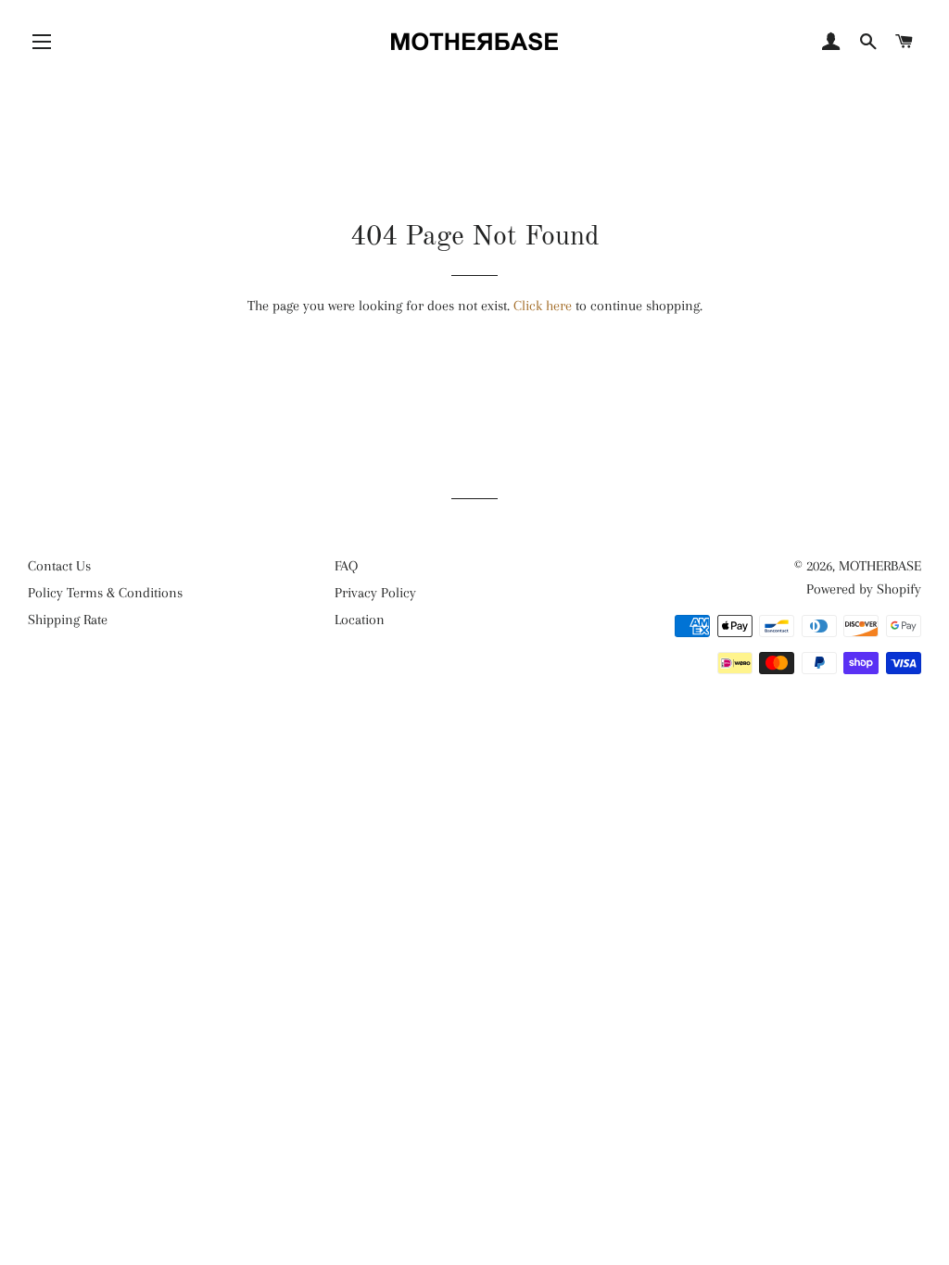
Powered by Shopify (863, 589)
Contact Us (59, 565)
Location (360, 619)
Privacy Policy (375, 592)
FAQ (346, 565)
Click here (542, 305)
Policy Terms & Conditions (105, 592)
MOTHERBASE (880, 565)
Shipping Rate (68, 619)
